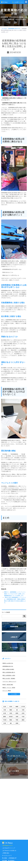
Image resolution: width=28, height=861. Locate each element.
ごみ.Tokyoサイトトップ (8, 848)
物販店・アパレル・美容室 (9, 687)
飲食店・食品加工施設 (8, 684)
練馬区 (23, 720)
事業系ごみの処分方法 (8, 663)
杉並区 (23, 713)
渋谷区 (10, 713)
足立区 (4, 706)
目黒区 (17, 723)
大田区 (4, 710)
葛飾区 (10, 710)
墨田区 (4, 716)
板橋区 (17, 706)
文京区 (4, 723)
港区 (11, 723)
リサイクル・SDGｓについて (9, 681)
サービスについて (7, 855)
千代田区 (4, 720)
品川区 (4, 713)
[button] (15, 2)
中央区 (23, 716)
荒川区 (10, 706)
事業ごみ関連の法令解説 (8, 669)
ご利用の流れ (5, 853)
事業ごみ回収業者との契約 (9, 675)
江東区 (23, 710)
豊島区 (10, 720)
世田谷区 (11, 716)
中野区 (17, 720)
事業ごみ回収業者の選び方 (9, 672)
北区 (17, 710)
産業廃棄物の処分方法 (14, 28)
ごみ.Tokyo (4, 28)
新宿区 (17, 713)
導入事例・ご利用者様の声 (9, 858)
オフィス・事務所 (7, 690)
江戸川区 (23, 706)
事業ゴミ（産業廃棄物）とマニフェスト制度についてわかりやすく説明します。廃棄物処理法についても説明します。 (15, 593)
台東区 (17, 716)
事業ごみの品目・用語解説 (9, 678)
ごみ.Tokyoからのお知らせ (9, 850)
